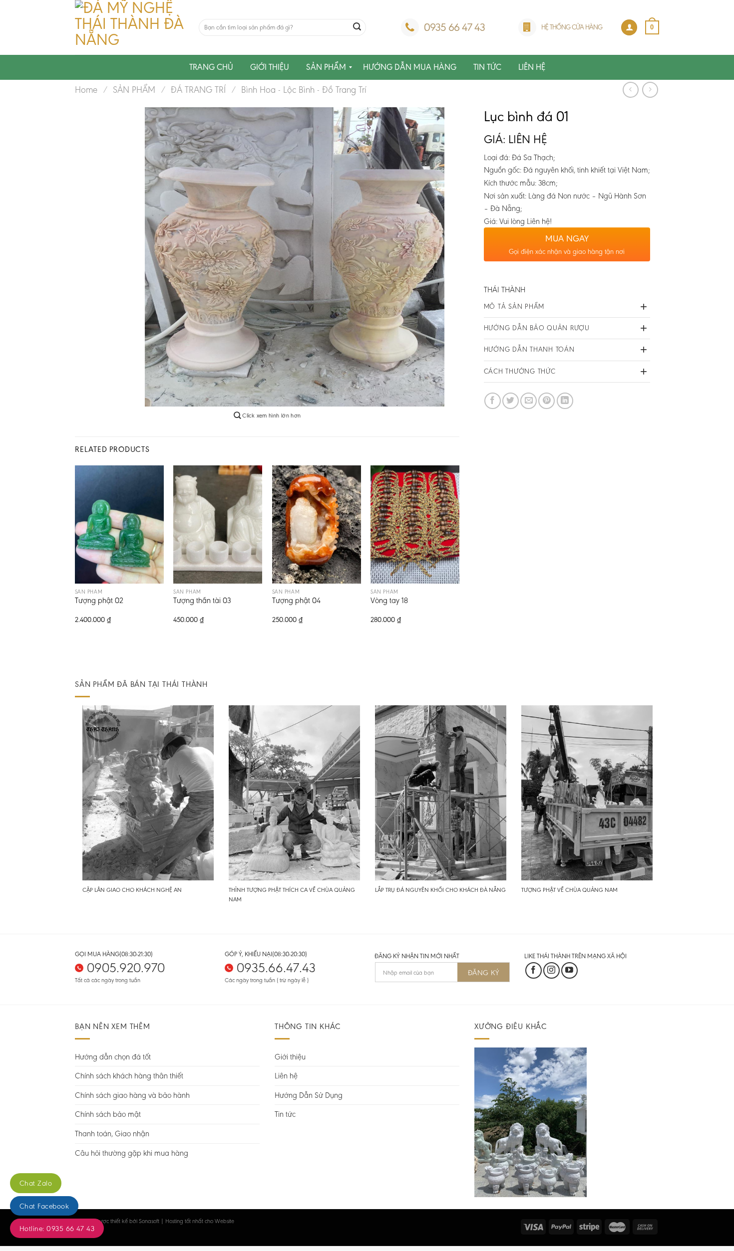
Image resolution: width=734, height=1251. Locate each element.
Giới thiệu (290, 1056)
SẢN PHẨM (134, 89)
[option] (295, 257)
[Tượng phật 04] (316, 524)
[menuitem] (211, 67)
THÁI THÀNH (504, 289)
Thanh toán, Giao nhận (112, 1133)
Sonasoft (149, 1221)
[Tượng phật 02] (119, 524)
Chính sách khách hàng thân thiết (129, 1075)
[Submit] (357, 27)
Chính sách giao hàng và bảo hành (132, 1095)
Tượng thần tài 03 (202, 601)
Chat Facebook (44, 1206)
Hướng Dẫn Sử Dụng (309, 1095)
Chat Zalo (35, 1183)
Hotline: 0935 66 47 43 (56, 1228)
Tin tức (285, 1114)
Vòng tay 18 (389, 601)
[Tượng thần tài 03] (217, 524)
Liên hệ (286, 1075)
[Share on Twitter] (510, 401)
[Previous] (75, 553)
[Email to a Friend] (528, 401)
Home (86, 89)
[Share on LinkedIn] (565, 401)
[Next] (458, 553)
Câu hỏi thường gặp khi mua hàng (131, 1153)
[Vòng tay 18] (414, 524)
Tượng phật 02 (99, 601)
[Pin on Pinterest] (546, 401)
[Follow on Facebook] (533, 970)
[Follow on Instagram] (551, 970)
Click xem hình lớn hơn (271, 415)
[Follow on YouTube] (569, 970)
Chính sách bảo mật (108, 1114)
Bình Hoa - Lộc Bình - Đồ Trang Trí (304, 89)
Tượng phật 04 (296, 601)
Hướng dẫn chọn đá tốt (113, 1056)
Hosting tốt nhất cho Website (199, 1221)
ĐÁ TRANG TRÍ (198, 89)
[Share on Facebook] (492, 401)
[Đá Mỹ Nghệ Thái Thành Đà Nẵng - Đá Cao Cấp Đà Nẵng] (129, 27)
